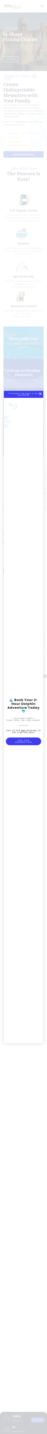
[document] (23, 717)
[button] (40, 393)
